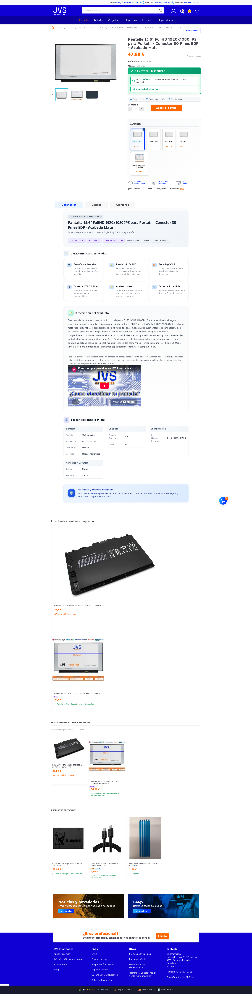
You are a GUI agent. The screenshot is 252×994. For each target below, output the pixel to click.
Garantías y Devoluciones (105, 974)
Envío (94, 953)
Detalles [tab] (96, 204)
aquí (182, 189)
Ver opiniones (142, 911)
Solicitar (162, 936)
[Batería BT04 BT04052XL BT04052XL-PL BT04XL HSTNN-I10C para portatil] (159, 579)
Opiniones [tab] (122, 204)
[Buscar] (161, 10)
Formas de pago (100, 959)
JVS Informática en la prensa (68, 959)
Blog (56, 969)
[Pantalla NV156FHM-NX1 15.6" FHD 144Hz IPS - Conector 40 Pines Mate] (100, 675)
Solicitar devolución (102, 980)
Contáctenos (60, 964)
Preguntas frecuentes (103, 964)
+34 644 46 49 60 (186, 977)
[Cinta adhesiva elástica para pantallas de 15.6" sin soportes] (159, 854)
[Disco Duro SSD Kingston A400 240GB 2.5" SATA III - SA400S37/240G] (82, 854)
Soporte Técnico (100, 969)
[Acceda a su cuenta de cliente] (173, 12)
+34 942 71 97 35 (184, 971)
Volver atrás (192, 30)
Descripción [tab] (69, 204)
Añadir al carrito (166, 107)
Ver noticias (66, 911)
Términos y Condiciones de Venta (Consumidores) (142, 974)
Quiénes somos (62, 953)
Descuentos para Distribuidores (138, 966)
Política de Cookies (138, 959)
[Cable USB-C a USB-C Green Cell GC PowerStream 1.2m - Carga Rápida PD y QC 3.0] (121, 854)
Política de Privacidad (140, 953)
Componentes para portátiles (63, 729)
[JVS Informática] (59, 14)
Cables (81, 729)
